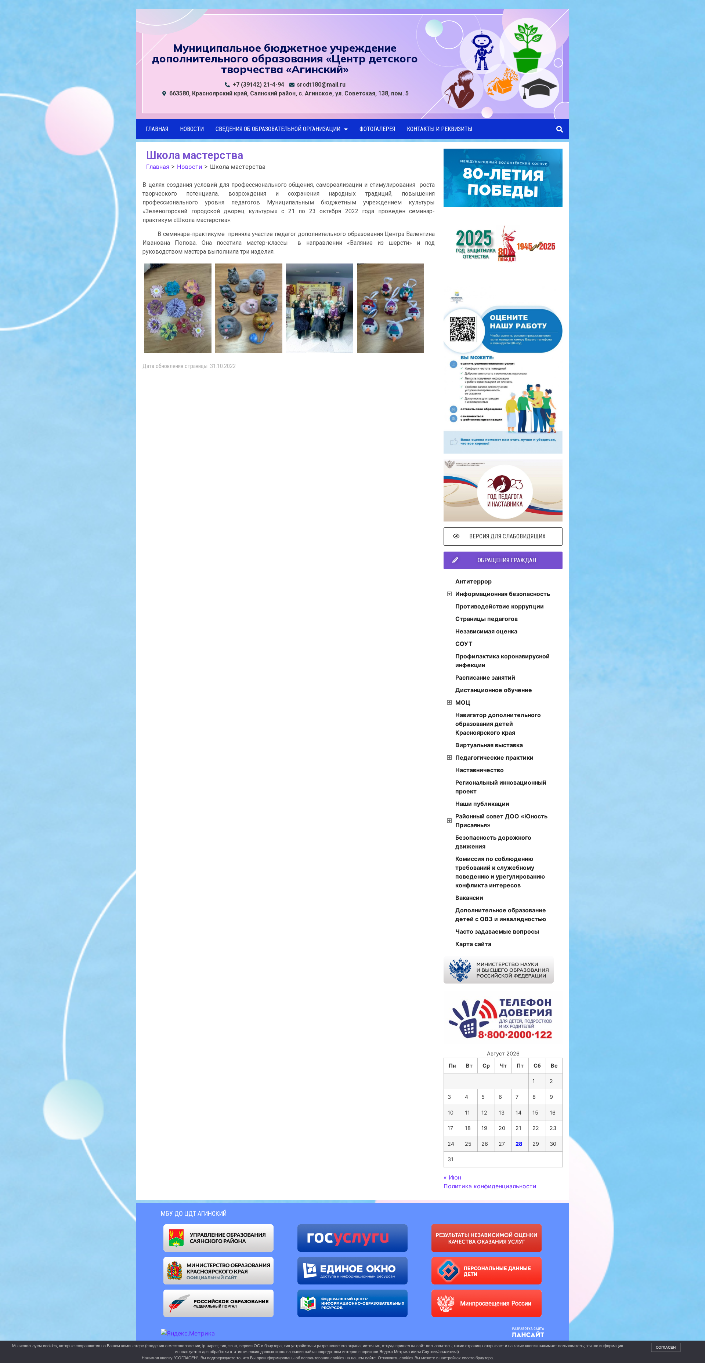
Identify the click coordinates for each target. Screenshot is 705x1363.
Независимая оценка (486, 631)
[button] (559, 129)
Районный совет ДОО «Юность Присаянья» (501, 821)
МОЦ (462, 702)
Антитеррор (473, 581)
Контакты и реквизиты (439, 129)
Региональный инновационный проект (500, 787)
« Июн (452, 1177)
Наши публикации (482, 803)
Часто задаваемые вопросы (497, 931)
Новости (192, 129)
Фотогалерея (377, 129)
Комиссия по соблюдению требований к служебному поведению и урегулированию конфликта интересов (500, 872)
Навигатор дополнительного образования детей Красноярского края (498, 723)
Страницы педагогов (486, 618)
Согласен (666, 1347)
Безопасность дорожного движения (493, 842)
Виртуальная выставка (489, 745)
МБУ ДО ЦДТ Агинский (194, 1213)
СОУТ (464, 643)
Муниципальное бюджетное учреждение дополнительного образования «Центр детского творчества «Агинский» (285, 58)
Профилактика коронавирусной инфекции (502, 661)
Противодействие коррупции (499, 606)
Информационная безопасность (502, 593)
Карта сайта (473, 944)
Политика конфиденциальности (490, 1186)
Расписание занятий (485, 677)
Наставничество (479, 770)
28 (519, 1144)
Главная (156, 129)
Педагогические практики (494, 757)
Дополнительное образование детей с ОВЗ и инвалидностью (500, 914)
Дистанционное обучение (493, 690)
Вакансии (469, 897)
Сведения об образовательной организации (278, 129)
